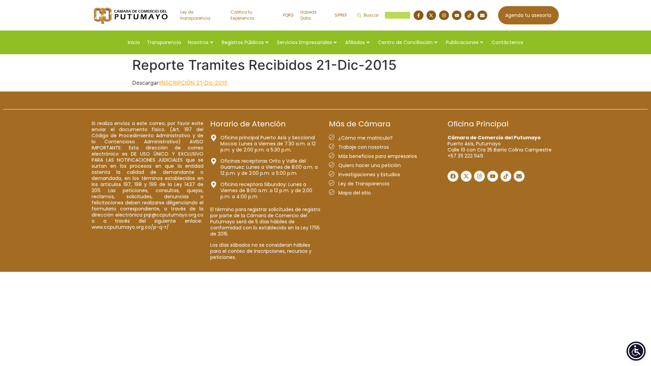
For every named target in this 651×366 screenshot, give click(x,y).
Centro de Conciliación (405, 42)
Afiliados (355, 42)
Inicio (134, 42)
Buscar (386, 15)
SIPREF (341, 15)
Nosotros (198, 42)
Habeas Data (308, 15)
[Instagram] (444, 15)
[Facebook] (453, 176)
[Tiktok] (469, 15)
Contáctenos (507, 42)
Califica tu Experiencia (242, 15)
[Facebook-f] (418, 15)
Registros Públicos (243, 42)
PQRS (288, 15)
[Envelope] (482, 15)
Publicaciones (462, 42)
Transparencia (164, 42)
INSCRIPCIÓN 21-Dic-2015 (194, 82)
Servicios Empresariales (304, 42)
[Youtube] (457, 15)
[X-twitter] (431, 15)
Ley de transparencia (195, 15)
